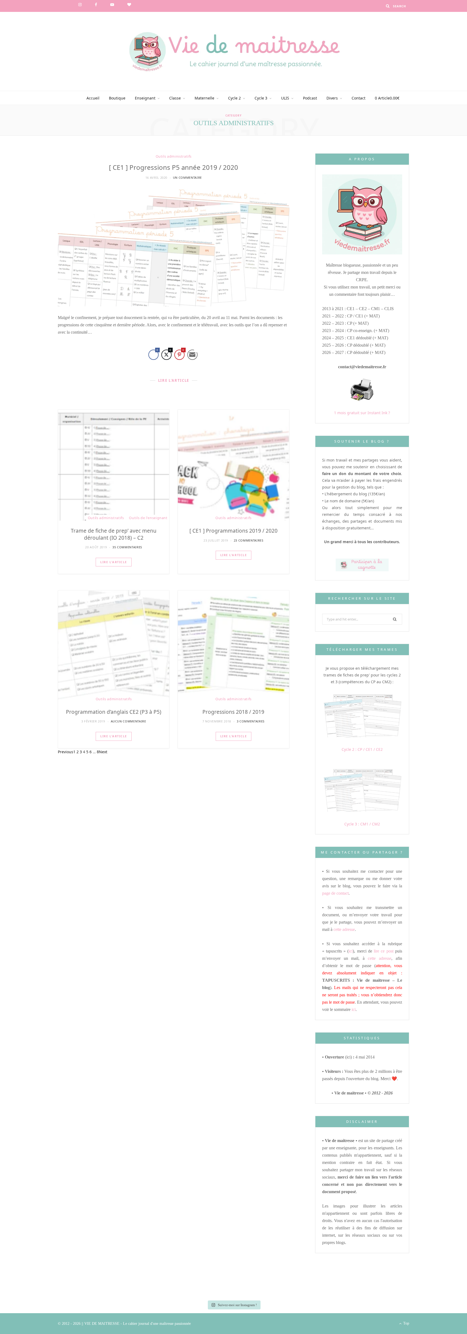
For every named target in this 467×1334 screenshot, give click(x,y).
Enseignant (145, 98)
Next (103, 751)
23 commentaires (248, 540)
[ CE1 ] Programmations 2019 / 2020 (233, 530)
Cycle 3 (261, 98)
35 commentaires (127, 547)
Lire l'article (113, 562)
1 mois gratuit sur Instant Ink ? (362, 412)
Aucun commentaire (128, 721)
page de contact (335, 893)
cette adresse (344, 929)
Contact (358, 98)
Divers (332, 98)
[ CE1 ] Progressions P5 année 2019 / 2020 (173, 167)
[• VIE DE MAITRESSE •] (233, 51)
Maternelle (204, 98)
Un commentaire (187, 177)
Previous (65, 751)
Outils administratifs (174, 156)
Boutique (117, 98)
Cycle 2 (234, 98)
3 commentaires (251, 721)
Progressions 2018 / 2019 (233, 711)
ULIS (285, 98)
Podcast (310, 98)
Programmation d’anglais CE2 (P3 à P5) (113, 711)
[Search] (388, 6)
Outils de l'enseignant (148, 517)
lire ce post (383, 951)
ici (351, 951)
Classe (175, 98)
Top (405, 1323)
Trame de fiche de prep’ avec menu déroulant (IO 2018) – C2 (113, 534)
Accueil (92, 98)
